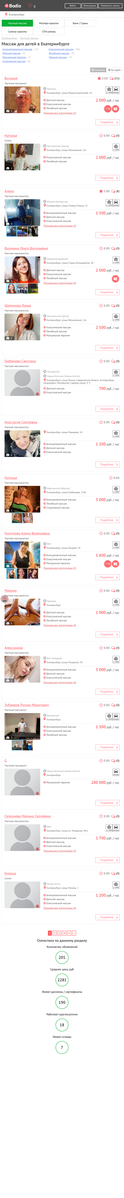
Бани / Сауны (80, 23)
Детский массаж (11, 53)
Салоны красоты (17, 31)
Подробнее (106, 122)
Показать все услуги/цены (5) (59, 113)
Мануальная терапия (14, 57)
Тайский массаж (58, 57)
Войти (73, 5)
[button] (22, 231)
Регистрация (89, 5)
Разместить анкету (110, 5)
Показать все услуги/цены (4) (59, 283)
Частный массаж (17, 23)
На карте (115, 70)
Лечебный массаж (59, 53)
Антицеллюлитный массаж (17, 49)
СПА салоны (49, 31)
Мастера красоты (49, 23)
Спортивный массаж (14, 61)
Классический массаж (61, 49)
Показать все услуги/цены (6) (59, 682)
